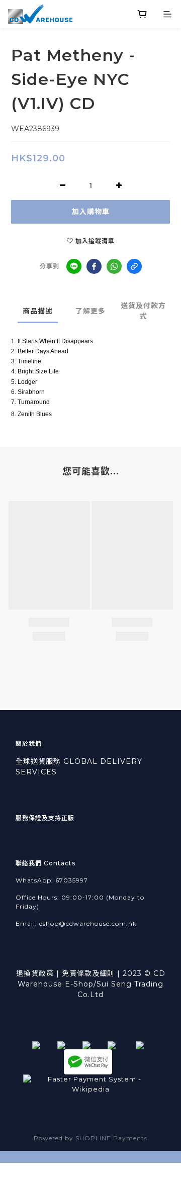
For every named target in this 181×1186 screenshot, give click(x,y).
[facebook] (94, 266)
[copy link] (134, 266)
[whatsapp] (114, 266)
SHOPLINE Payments (111, 1138)
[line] (73, 266)
